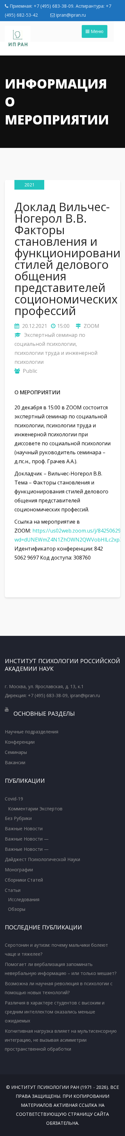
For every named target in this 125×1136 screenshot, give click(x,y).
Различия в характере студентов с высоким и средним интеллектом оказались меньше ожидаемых (54, 1012)
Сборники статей (24, 880)
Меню (96, 31)
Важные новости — (27, 839)
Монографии (19, 870)
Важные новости (24, 828)
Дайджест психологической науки (42, 859)
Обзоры (16, 909)
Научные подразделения (31, 732)
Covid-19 (14, 799)
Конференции (20, 742)
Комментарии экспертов (35, 809)
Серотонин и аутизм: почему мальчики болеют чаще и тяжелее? (56, 949)
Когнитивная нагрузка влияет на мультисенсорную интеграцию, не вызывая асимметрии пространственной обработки (61, 1040)
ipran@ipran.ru (70, 15)
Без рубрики (18, 818)
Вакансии (15, 762)
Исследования (23, 899)
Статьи (13, 890)
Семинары (16, 752)
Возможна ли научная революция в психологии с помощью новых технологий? (59, 987)
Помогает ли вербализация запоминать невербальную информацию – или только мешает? (60, 968)
